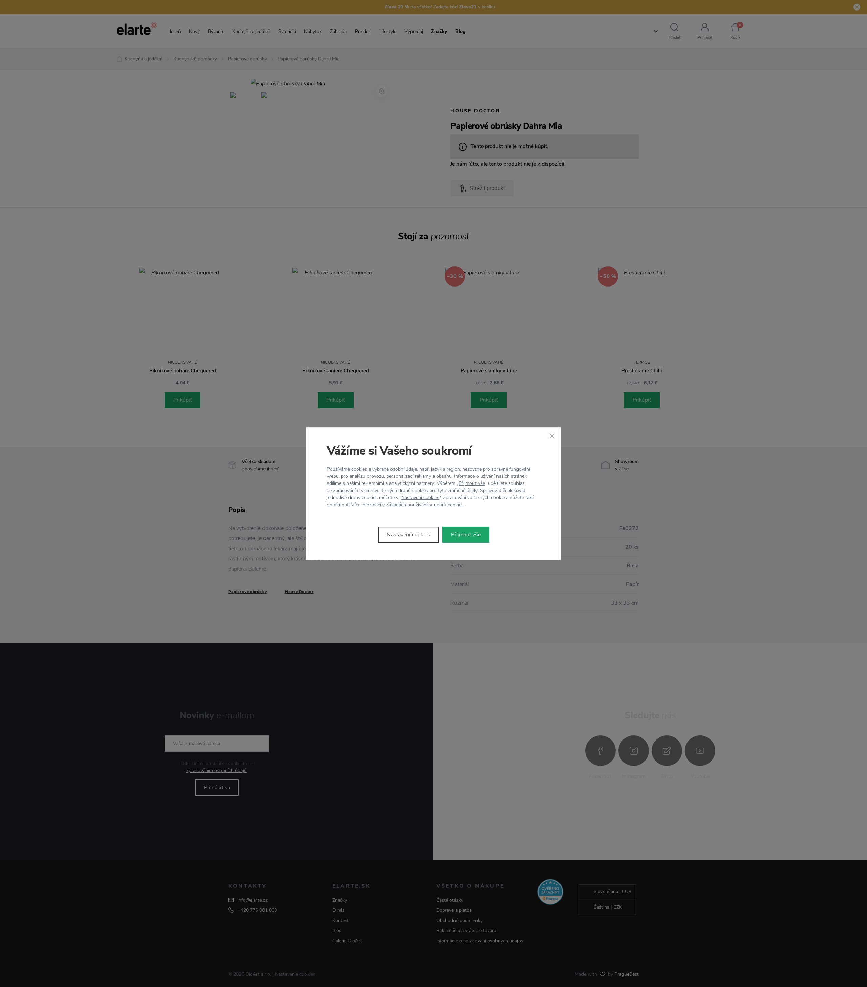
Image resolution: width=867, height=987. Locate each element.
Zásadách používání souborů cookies (425, 504)
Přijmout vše (472, 483)
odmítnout (338, 504)
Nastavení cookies (420, 497)
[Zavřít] (552, 435)
